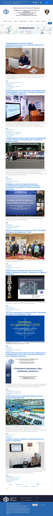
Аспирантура (9, 265)
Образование (23, 21)
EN (50, 19)
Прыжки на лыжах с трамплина (13, 309)
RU (50, 20)
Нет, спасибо (42, 504)
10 (25, 484)
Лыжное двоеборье (10, 308)
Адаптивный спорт (10, 83)
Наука (15, 21)
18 (19, 486)
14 (38, 484)
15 (41, 484)
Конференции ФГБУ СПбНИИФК (13, 132)
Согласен (35, 504)
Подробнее (8, 89)
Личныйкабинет (47, 2)
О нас (9, 21)
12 (32, 484)
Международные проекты (12, 227)
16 (44, 484)
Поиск (49, 23)
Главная (5, 21)
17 (16, 486)
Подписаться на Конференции (6, 488)
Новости (37, 21)
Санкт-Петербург (10, 87)
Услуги (31, 21)
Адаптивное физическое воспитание (14, 82)
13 (35, 484)
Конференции (9, 85)
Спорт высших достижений (12, 181)
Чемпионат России (10, 480)
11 (28, 484)
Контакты (43, 21)
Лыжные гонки (9, 179)
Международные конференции (13, 86)
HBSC (7, 223)
